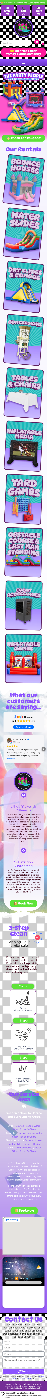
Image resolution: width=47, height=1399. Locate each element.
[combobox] (16, 43)
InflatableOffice (14, 1388)
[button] (23, 63)
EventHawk (36, 1388)
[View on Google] (9, 740)
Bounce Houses (24, 1125)
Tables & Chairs (28, 1129)
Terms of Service (25, 1379)
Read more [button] (11, 758)
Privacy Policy (18, 1386)
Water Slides (15, 1144)
